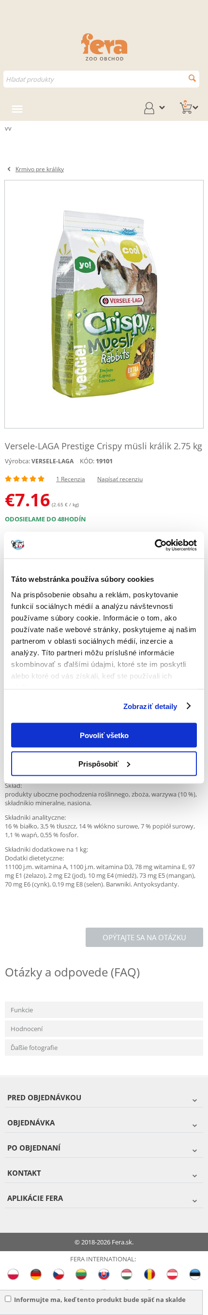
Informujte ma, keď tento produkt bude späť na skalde (100, 1299)
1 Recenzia (70, 479)
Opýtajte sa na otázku (144, 937)
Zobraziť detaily (150, 706)
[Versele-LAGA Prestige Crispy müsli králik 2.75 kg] (104, 304)
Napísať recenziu (120, 479)
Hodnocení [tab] (27, 1028)
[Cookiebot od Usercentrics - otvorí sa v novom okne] (154, 545)
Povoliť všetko (104, 735)
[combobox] (101, 79)
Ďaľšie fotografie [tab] (34, 1047)
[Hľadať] (192, 78)
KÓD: (87, 461)
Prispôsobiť (98, 763)
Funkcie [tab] (22, 1009)
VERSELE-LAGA (52, 461)
